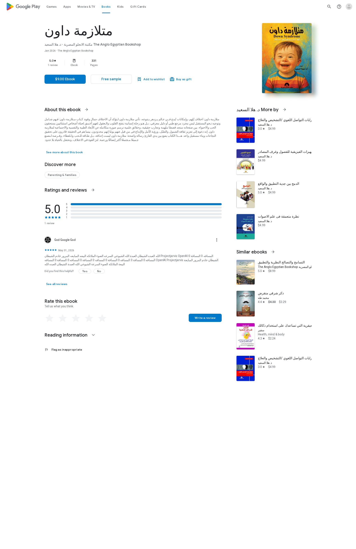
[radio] (49, 318)
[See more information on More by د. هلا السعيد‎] (284, 109)
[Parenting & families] (62, 175)
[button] (111, 79)
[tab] (51, 6)
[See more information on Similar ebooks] (273, 252)
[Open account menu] (349, 7)
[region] (126, 62)
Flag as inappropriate (63, 350)
